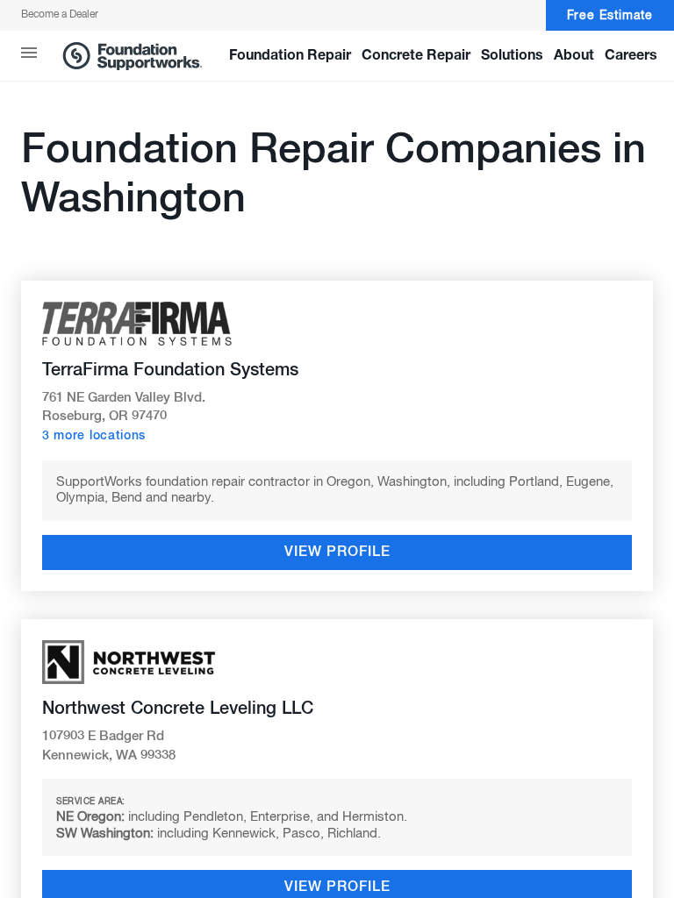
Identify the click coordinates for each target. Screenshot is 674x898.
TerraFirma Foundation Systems (170, 370)
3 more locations (94, 436)
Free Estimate (610, 16)
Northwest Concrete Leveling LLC (177, 708)
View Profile (337, 552)
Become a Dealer (59, 15)
